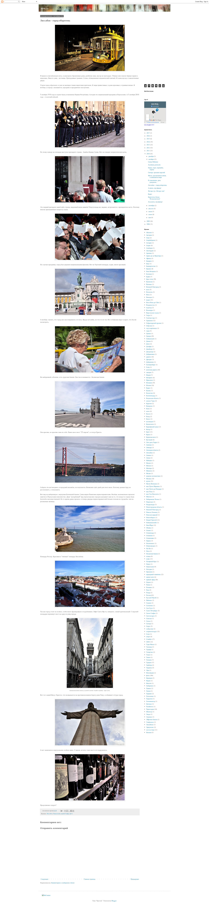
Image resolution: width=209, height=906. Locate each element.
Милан (148, 473)
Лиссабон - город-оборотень (157, 185)
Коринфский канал (152, 427)
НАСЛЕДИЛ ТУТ (149, 125)
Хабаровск (149, 686)
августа (151, 208)
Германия (149, 320)
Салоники (149, 605)
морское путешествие (153, 476)
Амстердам (149, 251)
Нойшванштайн (151, 523)
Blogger (114, 901)
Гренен (148, 333)
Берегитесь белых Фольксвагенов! (154, 198)
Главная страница (89, 879)
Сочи (148, 634)
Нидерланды (150, 504)
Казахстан (149, 393)
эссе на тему (150, 730)
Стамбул (149, 639)
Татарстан (149, 652)
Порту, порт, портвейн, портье (155, 169)
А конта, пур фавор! (154, 188)
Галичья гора (150, 318)
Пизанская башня (152, 554)
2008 (148, 224)
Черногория (150, 709)
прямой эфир (65, 814)
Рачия (148, 585)
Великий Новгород (152, 287)
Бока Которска (151, 271)
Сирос (148, 626)
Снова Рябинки (153, 162)
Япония (148, 732)
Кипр (148, 416)
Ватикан (149, 284)
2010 (148, 154)
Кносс (148, 419)
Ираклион (149, 380)
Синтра (148, 624)
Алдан (148, 245)
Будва (148, 277)
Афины (148, 258)
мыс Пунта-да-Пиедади (153, 489)
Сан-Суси (149, 608)
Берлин (148, 269)
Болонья (149, 274)
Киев (147, 409)
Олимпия (149, 535)
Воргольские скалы (152, 313)
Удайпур (149, 665)
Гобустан (149, 326)
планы (148, 556)
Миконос (149, 471)
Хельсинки (149, 696)
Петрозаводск (150, 546)
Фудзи (148, 681)
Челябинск (149, 706)
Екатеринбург (150, 365)
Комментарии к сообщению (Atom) (62, 883)
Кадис (150, 194)
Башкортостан (150, 266)
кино (147, 411)
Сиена (148, 621)
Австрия (149, 235)
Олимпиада (150, 533)
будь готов (149, 279)
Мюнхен (149, 497)
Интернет (149, 378)
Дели (148, 344)
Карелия (149, 403)
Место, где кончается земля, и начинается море (157, 176)
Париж (148, 541)
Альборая (149, 248)
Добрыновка (150, 354)
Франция (149, 678)
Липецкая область (152, 450)
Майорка (149, 460)
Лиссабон (50, 814)
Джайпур (149, 349)
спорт (148, 636)
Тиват (148, 655)
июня (150, 214)
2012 (148, 148)
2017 (148, 133)
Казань (148, 390)
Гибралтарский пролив (153, 323)
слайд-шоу (149, 629)
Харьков (149, 694)
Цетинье (149, 704)
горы (147, 331)
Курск (148, 434)
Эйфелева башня (151, 719)
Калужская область (152, 398)
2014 (148, 142)
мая (149, 217)
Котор (148, 429)
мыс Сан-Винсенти (152, 494)
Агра (147, 238)
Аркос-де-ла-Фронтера (153, 256)
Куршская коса (151, 437)
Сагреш (148, 603)
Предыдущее (135, 879)
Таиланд (149, 647)
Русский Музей (151, 598)
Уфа (147, 670)
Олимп (148, 530)
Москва (148, 479)
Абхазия (148, 232)
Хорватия (149, 699)
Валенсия (149, 282)
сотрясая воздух (151, 631)
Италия (148, 385)
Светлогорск (150, 616)
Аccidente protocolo (154, 165)
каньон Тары (150, 401)
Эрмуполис (150, 727)
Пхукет (148, 582)
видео (148, 300)
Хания (148, 691)
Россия (148, 595)
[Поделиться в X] (69, 811)
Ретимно (149, 587)
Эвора (148, 714)
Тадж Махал (150, 644)
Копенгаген (150, 424)
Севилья (149, 618)
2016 (148, 136)
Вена (147, 295)
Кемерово (149, 406)
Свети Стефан (150, 613)
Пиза (147, 551)
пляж (148, 559)
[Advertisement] (155, 48)
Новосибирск (150, 517)
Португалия (56, 814)
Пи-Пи (148, 548)
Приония (149, 572)
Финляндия (150, 673)
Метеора (149, 468)
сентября (151, 205)
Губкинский (150, 339)
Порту (148, 564)
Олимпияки (150, 538)
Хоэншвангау (150, 701)
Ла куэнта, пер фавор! (155, 202)
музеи (148, 481)
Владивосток (150, 305)
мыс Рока (149, 492)
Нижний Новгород (152, 510)
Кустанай (149, 440)
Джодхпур (149, 352)
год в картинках (151, 328)
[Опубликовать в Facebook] (71, 811)
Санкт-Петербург (151, 611)
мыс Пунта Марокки (153, 486)
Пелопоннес (150, 543)
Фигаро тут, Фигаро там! (156, 191)
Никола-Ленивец (151, 512)
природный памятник (153, 574)
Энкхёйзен (149, 725)
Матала (148, 466)
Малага (148, 463)
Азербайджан (150, 240)
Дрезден (149, 359)
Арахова (149, 253)
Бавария (148, 261)
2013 (148, 145)
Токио (148, 657)
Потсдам (149, 569)
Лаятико (149, 445)
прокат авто (150, 577)
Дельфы (148, 346)
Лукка (148, 458)
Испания (149, 383)
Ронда (148, 593)
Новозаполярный (151, 515)
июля (150, 211)
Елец (147, 367)
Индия (148, 375)
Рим (147, 590)
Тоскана (148, 660)
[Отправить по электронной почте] (65, 811)
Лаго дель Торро (151, 442)
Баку (147, 264)
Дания (148, 341)
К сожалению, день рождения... (154, 181)
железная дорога (151, 370)
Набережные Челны (152, 499)
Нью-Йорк (149, 525)
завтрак (148, 372)
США (148, 642)
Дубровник (150, 362)
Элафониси (150, 722)
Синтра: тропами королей (156, 172)
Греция (148, 336)
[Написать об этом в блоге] (67, 811)
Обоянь (148, 528)
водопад (149, 308)
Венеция (149, 297)
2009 (148, 221)
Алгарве (149, 243)
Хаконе (148, 688)
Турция (148, 662)
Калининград (150, 396)
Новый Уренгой (151, 520)
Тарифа (148, 649)
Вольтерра (149, 310)
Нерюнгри (149, 502)
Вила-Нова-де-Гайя (152, 302)
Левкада (149, 447)
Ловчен (148, 455)
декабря (151, 156)
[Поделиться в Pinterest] (73, 811)
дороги (148, 357)
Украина (149, 668)
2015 (148, 139)
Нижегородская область (154, 507)
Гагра (148, 315)
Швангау (149, 712)
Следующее (44, 879)
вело (147, 289)
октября (151, 159)
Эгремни (149, 717)
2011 (148, 151)
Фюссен (148, 683)
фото (71, 814)
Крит (147, 432)
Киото (148, 414)
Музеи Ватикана (151, 484)
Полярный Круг (151, 561)
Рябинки (149, 600)
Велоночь (149, 292)
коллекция (149, 422)
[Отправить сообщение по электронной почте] (61, 811)
